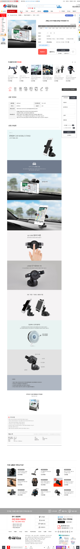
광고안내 (39, 531)
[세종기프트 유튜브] (69, 531)
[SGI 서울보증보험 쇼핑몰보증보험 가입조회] (64, 542)
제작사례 (49, 531)
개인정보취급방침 (33, 531)
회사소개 (10, 531)
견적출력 (60, 53)
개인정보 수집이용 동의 (68, 127)
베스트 (21, 12)
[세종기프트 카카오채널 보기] (72, 531)
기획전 (26, 11)
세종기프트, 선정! (29, 1)
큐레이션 (33, 11)
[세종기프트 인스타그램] (67, 531)
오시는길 (20, 531)
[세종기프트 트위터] (65, 531)
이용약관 (26, 531)
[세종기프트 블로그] (58, 531)
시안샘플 (44, 531)
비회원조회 (71, 1)
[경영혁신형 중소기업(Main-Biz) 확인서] (73, 538)
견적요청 (63, 50)
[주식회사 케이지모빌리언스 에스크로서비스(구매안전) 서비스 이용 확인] (73, 542)
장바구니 (74, 1)
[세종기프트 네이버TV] (61, 531)
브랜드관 (39, 11)
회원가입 (67, 1)
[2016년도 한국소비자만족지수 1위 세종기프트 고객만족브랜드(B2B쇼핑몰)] (64, 535)
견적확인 (69, 135)
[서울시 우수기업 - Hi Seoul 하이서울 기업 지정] (61, 538)
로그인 (64, 1)
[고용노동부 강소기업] (66, 538)
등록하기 (69, 132)
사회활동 (15, 531)
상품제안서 (66, 53)
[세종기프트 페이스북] (63, 531)
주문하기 (42, 51)
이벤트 (51, 11)
